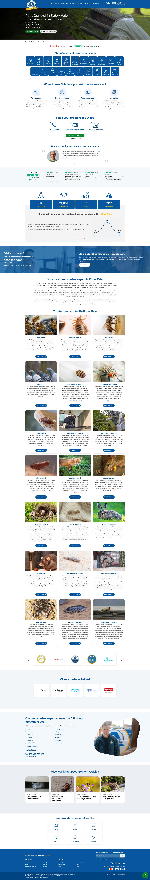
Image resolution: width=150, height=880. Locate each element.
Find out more (84, 265)
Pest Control (34, 41)
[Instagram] (116, 863)
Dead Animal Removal (75, 433)
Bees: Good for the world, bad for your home (86, 798)
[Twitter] (119, 863)
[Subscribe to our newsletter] (122, 855)
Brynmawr (29, 732)
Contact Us (28, 869)
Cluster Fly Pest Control (109, 384)
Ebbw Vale (42, 41)
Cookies (44, 869)
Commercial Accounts (30, 866)
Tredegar (29, 729)
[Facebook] (112, 863)
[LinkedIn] (123, 863)
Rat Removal (41, 573)
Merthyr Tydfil (30, 743)
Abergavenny (60, 729)
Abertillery (29, 734)
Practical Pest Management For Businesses (58, 799)
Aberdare (58, 740)
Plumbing (60, 862)
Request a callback (47, 31)
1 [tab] (73, 163)
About (26, 864)
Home (26, 41)
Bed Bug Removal (75, 338)
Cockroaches (41, 433)
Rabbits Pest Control (109, 525)
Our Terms (45, 866)
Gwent (58, 737)
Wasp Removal (41, 622)
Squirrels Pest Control (108, 573)
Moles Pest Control (41, 525)
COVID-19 (45, 864)
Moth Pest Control (75, 525)
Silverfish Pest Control (75, 573)
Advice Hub (28, 862)
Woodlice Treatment (75, 622)
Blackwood (29, 737)
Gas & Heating (79, 862)
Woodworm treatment (109, 622)
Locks (59, 866)
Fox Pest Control (75, 478)
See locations (32, 746)
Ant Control (41, 338)
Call (116, 3)
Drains (77, 866)
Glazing (60, 869)
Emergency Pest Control (108, 433)
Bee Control (109, 338)
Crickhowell (29, 740)
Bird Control (41, 384)
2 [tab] (74, 163)
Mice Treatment (108, 478)
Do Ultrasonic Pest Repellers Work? (34, 798)
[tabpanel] (75, 156)
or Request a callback (75, 138)
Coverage (45, 862)
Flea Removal (41, 478)
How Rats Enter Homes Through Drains (111, 798)
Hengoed (58, 732)
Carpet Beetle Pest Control (75, 384)
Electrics (78, 864)
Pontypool (59, 734)
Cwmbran (59, 743)
